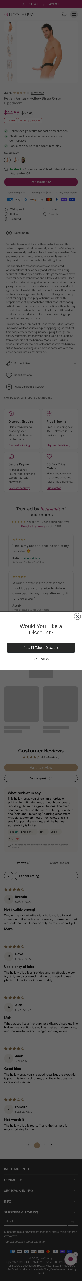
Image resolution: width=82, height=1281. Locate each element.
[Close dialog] (77, 616)
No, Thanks (40, 658)
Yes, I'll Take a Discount (41, 648)
